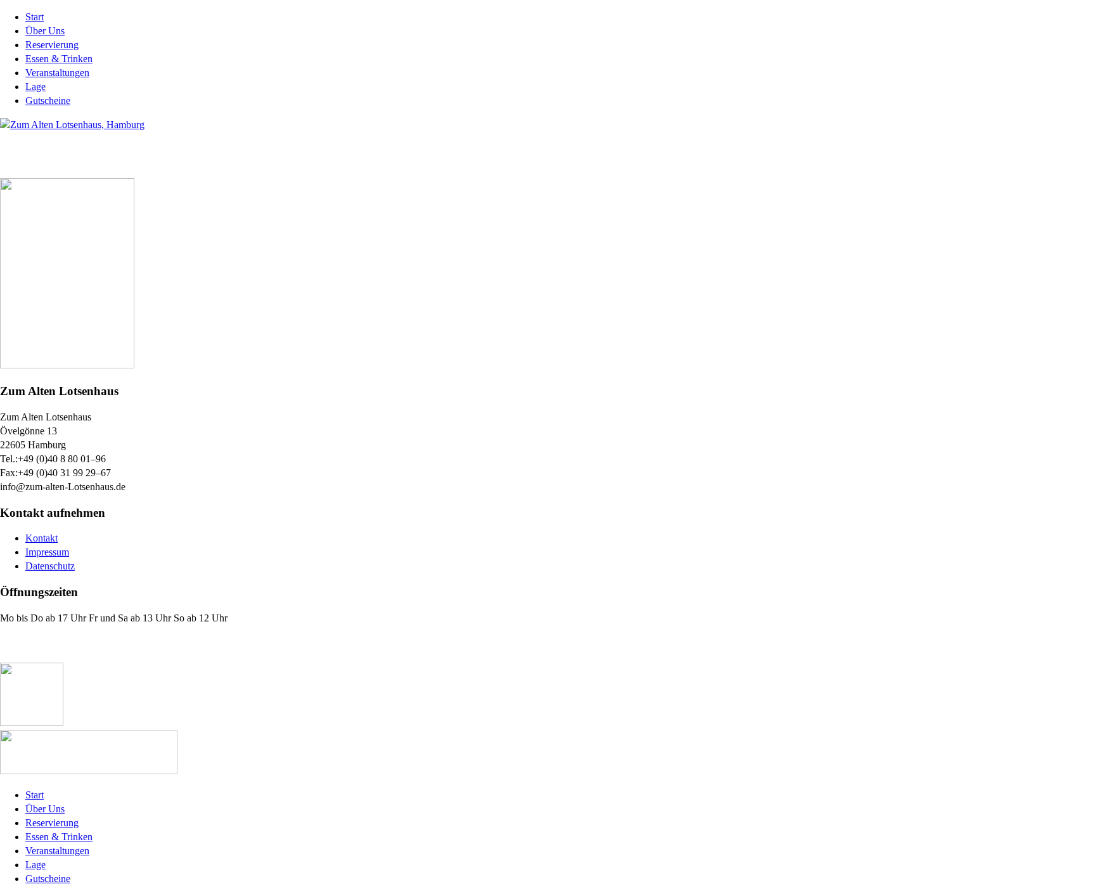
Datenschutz (50, 566)
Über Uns (45, 30)
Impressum (47, 552)
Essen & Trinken (59, 58)
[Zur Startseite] (72, 124)
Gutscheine (47, 100)
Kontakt (41, 538)
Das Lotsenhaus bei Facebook (77, 643)
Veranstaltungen (57, 72)
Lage (35, 86)
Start (34, 16)
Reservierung (52, 44)
